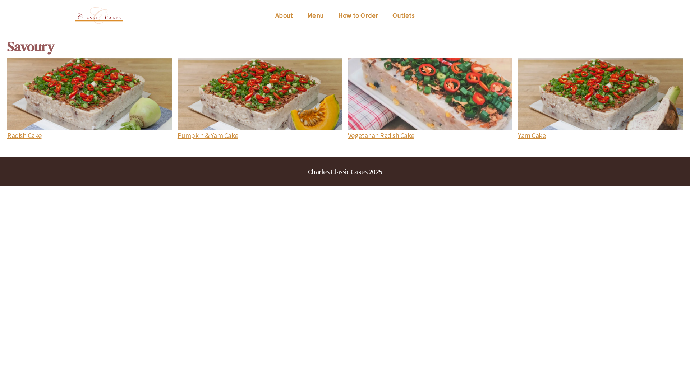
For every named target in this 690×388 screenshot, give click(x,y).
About (284, 15)
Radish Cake (24, 135)
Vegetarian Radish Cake (381, 135)
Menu (315, 15)
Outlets (403, 15)
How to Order (358, 15)
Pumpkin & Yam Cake (208, 135)
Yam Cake (532, 135)
